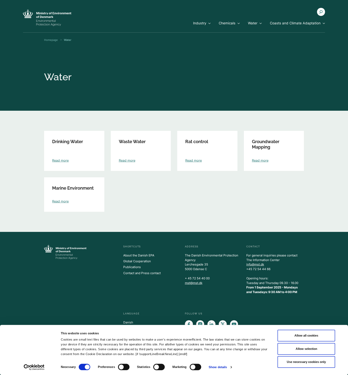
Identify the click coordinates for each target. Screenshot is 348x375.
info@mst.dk (255, 264)
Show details (218, 367)
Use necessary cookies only (306, 362)
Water (67, 39)
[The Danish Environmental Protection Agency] (47, 17)
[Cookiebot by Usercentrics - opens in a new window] (34, 367)
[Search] (321, 12)
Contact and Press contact (142, 273)
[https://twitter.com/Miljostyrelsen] (223, 324)
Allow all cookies (306, 335)
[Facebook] (189, 324)
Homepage (51, 39)
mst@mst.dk (193, 283)
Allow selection (306, 348)
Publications (132, 267)
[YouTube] (234, 324)
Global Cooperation (137, 261)
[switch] (123, 367)
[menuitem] (202, 26)
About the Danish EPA (138, 255)
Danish (128, 322)
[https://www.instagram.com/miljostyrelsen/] (200, 324)
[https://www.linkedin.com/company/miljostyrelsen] (211, 324)
